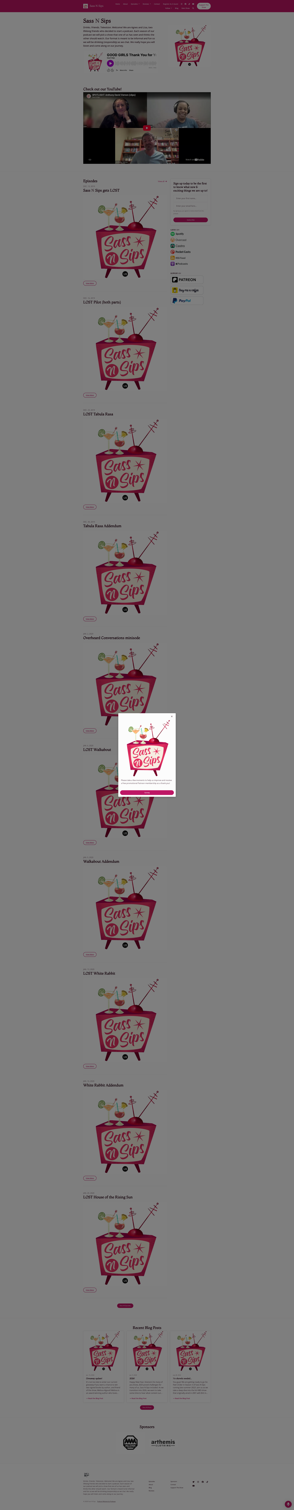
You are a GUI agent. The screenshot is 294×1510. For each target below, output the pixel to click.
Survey (147, 793)
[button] (172, 716)
